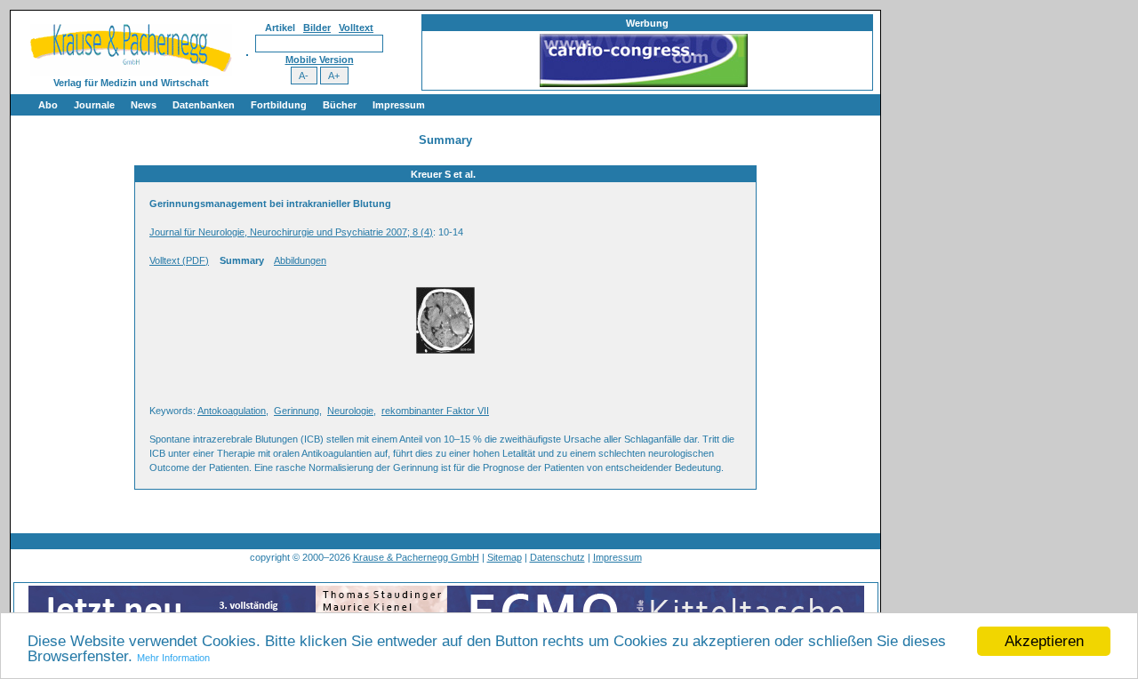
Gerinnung (296, 410)
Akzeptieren (1044, 641)
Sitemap (504, 557)
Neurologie (350, 410)
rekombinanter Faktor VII (435, 410)
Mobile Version (319, 59)
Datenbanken (203, 105)
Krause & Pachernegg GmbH (416, 557)
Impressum (399, 105)
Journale (94, 105)
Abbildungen (300, 260)
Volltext (356, 27)
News (143, 105)
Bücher (340, 105)
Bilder (317, 27)
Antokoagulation (231, 410)
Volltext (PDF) (179, 260)
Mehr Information (173, 657)
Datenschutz (557, 557)
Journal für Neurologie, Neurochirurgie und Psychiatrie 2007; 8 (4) (291, 232)
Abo (48, 105)
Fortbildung (279, 105)
